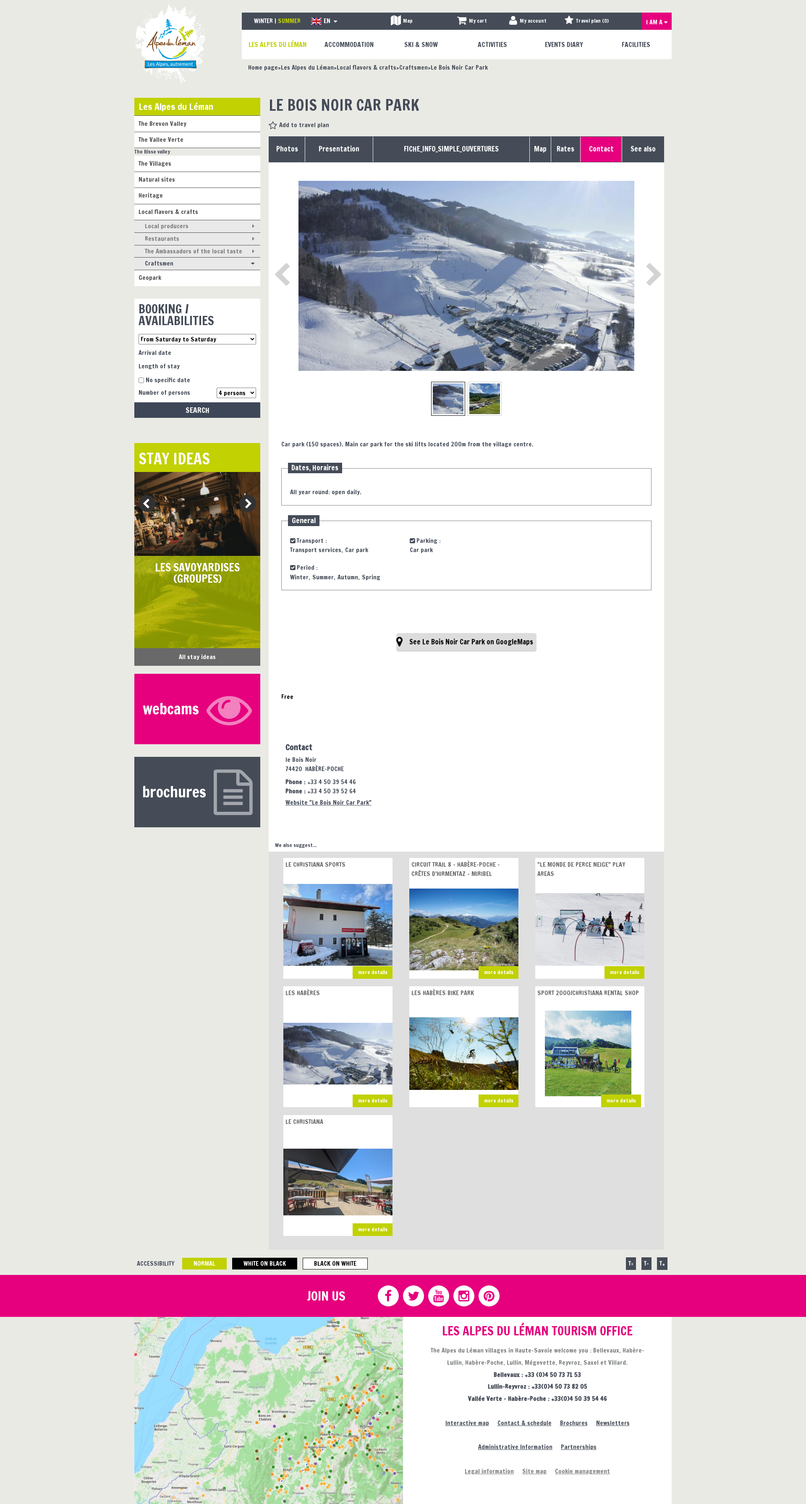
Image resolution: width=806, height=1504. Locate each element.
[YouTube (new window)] (438, 1296)
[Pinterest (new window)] (488, 1296)
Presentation (339, 149)
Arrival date (155, 352)
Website (328, 802)
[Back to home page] (171, 43)
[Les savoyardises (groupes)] (197, 514)
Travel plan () (592, 20)
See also (643, 149)
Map (540, 149)
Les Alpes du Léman (176, 106)
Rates (565, 149)
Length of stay (159, 366)
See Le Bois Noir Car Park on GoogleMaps (471, 642)
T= (630, 1263)
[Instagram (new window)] (463, 1296)
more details (372, 972)
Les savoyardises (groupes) (197, 573)
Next (245, 504)
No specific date (168, 379)
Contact (601, 149)
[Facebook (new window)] (388, 1296)
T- (646, 1263)
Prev (144, 504)
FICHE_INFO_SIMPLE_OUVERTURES (451, 149)
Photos (287, 149)
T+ (662, 1263)
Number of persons (164, 392)
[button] (472, 21)
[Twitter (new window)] (413, 1296)
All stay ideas (197, 656)
